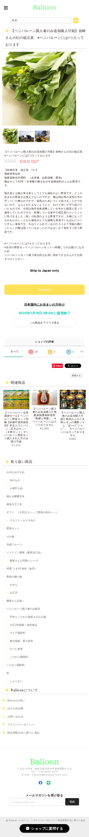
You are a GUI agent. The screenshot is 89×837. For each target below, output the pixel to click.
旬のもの (15, 480)
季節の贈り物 (14, 576)
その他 (10, 536)
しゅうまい (16, 681)
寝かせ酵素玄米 (15, 496)
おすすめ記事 (15, 708)
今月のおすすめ (15, 472)
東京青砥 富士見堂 (21, 641)
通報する (76, 375)
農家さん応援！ (15, 600)
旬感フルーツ (14, 544)
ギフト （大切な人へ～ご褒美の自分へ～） (32, 512)
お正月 (13, 592)
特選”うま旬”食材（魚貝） (21, 568)
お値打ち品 (16, 488)
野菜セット (12, 528)
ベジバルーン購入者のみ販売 (23, 608)
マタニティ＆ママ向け (23, 520)
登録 (72, 801)
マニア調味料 (17, 632)
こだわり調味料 (19, 656)
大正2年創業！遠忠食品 (23, 624)
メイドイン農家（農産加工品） (24, 552)
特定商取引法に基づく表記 (23, 732)
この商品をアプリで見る (44, 322)
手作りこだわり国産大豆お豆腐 (28, 616)
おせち (13, 584)
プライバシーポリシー (20, 724)
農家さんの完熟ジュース (24, 560)
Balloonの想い (16, 700)
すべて (15, 351)
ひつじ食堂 (16, 648)
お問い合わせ (15, 716)
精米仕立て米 (14, 504)
